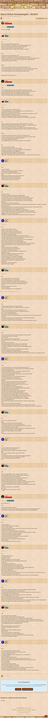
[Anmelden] (29, 1)
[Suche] (46, 1)
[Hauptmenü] (2, 1)
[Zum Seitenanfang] (46, 716)
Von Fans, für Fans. (27, 708)
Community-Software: (24, 711)
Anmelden (18, 689)
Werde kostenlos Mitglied (40, 684)
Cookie (3, 16)
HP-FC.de (8, 1)
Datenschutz (29, 709)
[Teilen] (46, 18)
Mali (12, 291)
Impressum (34, 709)
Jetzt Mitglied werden (27, 689)
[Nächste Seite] (9, 18)
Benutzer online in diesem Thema (14, 698)
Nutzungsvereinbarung (22, 709)
